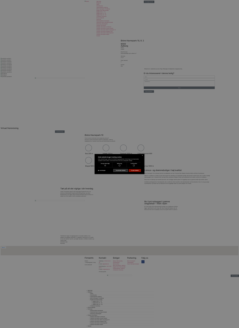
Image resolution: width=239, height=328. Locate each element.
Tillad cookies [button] (135, 170)
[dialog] (119, 164)
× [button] (142, 155)
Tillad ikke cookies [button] (121, 170)
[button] (101, 170)
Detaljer (130, 160)
